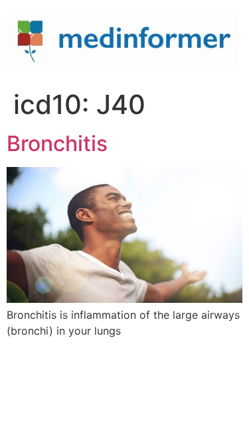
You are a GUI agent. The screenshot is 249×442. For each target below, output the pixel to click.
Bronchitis (57, 143)
